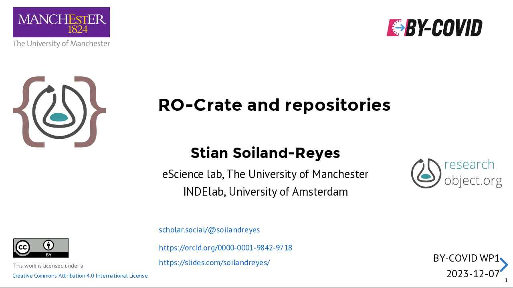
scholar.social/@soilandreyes (209, 229)
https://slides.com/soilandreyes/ (214, 262)
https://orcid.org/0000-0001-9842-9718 (225, 247)
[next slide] (502, 265)
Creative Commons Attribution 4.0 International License (79, 275)
